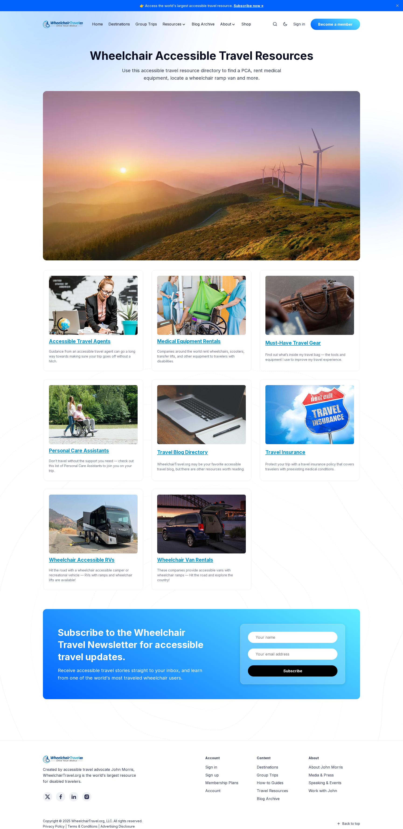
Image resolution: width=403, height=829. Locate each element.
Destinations (119, 24)
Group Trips (146, 24)
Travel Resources (272, 790)
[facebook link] (60, 796)
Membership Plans (221, 782)
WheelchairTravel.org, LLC (91, 821)
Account (212, 790)
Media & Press (321, 775)
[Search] (275, 24)
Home (97, 24)
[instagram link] (86, 796)
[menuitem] (97, 24)
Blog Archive (203, 24)
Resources (172, 24)
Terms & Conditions (82, 826)
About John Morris (326, 767)
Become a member (335, 24)
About (225, 24)
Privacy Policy (54, 826)
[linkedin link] (73, 796)
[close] (397, 5)
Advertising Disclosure (118, 826)
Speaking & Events (325, 782)
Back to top (351, 823)
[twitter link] (47, 796)
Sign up (212, 775)
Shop (246, 24)
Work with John (323, 790)
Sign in (299, 24)
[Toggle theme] (285, 24)
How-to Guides (270, 782)
